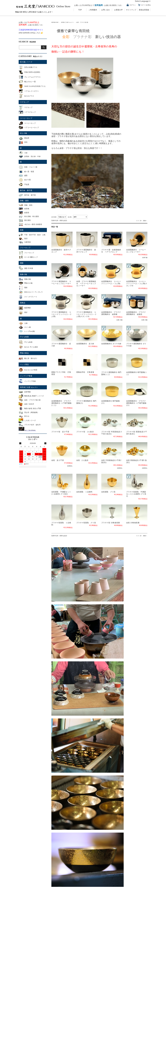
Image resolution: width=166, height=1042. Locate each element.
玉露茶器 (27, 242)
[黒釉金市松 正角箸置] (86, 362)
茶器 (21, 230)
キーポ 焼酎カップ (31, 257)
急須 (26, 238)
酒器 (21, 263)
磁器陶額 (27, 308)
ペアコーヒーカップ (31, 127)
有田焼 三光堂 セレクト (67, 22)
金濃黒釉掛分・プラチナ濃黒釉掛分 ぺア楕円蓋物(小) (136, 403)
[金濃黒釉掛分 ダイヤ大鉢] (111, 333)
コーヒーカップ (26, 118)
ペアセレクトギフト (31, 91)
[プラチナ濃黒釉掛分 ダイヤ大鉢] (136, 333)
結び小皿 (27, 180)
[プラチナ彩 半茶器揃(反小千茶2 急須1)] (111, 421)
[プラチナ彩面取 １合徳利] (61, 512)
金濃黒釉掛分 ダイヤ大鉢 (111, 344)
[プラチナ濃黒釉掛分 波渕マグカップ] (86, 240)
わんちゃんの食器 (30, 370)
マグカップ (24, 102)
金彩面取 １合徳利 (84, 492)
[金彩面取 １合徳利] (86, 482)
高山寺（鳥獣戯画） (31, 412)
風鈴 (26, 287)
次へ (141, 220)
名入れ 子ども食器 (31, 347)
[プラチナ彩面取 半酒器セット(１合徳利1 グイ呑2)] (136, 482)
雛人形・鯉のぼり (30, 358)
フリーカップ (25, 248)
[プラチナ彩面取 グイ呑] (86, 512)
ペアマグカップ (30, 112)
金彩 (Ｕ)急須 (82, 460)
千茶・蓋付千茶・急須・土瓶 (34, 235)
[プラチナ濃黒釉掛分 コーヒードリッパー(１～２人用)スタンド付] (86, 302)
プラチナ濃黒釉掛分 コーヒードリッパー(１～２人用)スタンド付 (86, 314)
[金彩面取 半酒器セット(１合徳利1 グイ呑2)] (61, 482)
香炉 (26, 312)
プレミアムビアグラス (32, 77)
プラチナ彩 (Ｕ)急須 (85, 432)
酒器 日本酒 (28, 268)
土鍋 (26, 323)
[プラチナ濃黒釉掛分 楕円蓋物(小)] (86, 391)
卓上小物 (23, 133)
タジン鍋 (27, 327)
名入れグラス (29, 96)
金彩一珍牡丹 (29, 404)
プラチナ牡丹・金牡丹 (32, 425)
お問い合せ (105, 10)
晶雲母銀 (27, 392)
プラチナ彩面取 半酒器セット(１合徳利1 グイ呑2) (136, 494)
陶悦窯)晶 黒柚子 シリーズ (34, 396)
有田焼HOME (54, 22)
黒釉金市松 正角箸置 (85, 372)
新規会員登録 (144, 10)
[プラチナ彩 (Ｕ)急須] (86, 421)
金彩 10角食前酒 (132, 523)
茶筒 (26, 142)
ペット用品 (24, 364)
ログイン (132, 5)
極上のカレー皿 (30, 82)
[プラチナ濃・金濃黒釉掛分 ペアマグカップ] (111, 240)
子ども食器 (24, 337)
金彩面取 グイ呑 (108, 492)
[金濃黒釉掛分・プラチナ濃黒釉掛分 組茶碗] (111, 302)
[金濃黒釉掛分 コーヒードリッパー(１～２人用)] (111, 271)
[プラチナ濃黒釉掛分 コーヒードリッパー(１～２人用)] (61, 302)
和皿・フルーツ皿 (30, 167)
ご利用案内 (93, 10)
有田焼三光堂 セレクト (29, 387)
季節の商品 (24, 353)
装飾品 (22, 303)
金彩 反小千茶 (57, 460)
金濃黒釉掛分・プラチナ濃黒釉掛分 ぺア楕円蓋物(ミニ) (61, 403)
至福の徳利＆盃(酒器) (32, 72)
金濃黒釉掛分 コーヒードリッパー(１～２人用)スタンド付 (136, 283)
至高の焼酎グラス (30, 67)
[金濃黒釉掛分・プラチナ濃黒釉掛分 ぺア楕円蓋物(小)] (136, 391)
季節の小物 (28, 283)
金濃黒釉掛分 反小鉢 (85, 344)
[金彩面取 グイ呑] (111, 482)
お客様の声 (118, 10)
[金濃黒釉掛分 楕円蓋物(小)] (111, 391)
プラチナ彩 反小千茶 (60, 432)
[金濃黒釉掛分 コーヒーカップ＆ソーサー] (136, 240)
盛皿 (26, 175)
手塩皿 (26, 184)
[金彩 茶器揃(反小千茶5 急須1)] (136, 450)
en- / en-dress (30, 430)
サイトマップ (131, 10)
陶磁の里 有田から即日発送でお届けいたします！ (34, 12)
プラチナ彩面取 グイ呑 (86, 523)
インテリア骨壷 (26, 376)
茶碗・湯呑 (24, 201)
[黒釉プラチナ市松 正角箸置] (61, 362)
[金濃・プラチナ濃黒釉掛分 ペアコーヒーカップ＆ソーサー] (86, 271)
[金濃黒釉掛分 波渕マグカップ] (61, 240)
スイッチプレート (30, 297)
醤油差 (26, 138)
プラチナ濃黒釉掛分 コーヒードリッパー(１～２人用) (61, 314)
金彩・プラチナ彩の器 (32, 400)
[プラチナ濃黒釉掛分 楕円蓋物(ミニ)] (111, 362)
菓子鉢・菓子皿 (26, 190)
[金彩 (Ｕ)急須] (86, 450)
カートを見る (146, 5)
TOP (80, 10)
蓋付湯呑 (27, 220)
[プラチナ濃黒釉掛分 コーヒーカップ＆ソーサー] (61, 271)
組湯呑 (26, 212)
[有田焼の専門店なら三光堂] (43, 9)
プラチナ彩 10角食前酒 (110, 523)
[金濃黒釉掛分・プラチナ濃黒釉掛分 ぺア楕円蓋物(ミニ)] (61, 391)
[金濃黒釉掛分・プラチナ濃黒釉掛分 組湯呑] (136, 302)
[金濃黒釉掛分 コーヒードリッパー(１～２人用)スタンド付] (136, 271)
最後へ (145, 220)
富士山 (26, 416)
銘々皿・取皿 (29, 171)
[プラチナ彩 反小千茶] (61, 421)
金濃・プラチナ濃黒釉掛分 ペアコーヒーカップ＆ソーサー (86, 283)
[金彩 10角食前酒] (136, 512)
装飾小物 (23, 274)
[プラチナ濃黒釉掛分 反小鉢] (61, 333)
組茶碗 (26, 209)
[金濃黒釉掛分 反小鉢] (86, 333)
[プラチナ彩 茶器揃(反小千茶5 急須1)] (136, 421)
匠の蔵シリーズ (26, 62)
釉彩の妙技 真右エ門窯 (32, 408)
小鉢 (26, 153)
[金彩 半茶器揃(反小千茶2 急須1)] (111, 450)
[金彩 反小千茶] (61, 450)
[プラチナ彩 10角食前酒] (111, 512)
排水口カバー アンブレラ (33, 292)
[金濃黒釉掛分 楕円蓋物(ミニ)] (136, 362)
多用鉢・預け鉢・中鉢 (32, 156)
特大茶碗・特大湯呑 (31, 216)
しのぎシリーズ (30, 420)
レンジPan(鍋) (29, 331)
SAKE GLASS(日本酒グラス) (35, 86)
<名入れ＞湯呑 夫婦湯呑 (33, 224)
